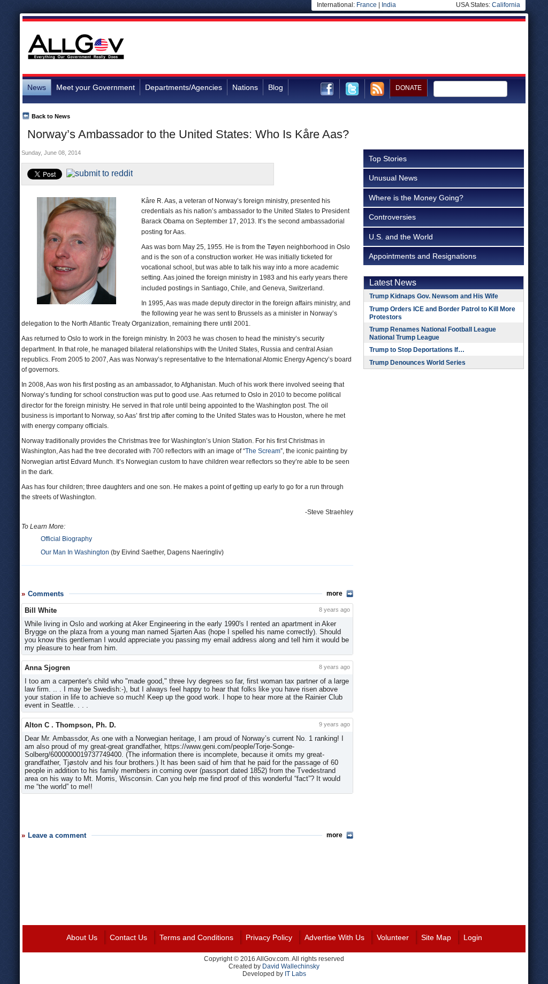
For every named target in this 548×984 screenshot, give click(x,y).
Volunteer (393, 937)
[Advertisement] (331, 48)
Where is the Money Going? (416, 197)
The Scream (262, 451)
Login (472, 937)
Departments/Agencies (183, 87)
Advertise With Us (334, 937)
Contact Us (128, 937)
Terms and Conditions (196, 937)
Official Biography (66, 539)
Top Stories (388, 158)
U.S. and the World (401, 236)
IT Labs (295, 974)
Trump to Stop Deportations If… (417, 350)
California (506, 5)
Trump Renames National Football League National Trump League (432, 333)
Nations (245, 87)
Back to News (51, 116)
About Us (81, 937)
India (389, 5)
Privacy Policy (269, 937)
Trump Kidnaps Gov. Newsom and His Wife (433, 296)
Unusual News (393, 178)
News (36, 87)
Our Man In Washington (75, 552)
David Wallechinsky (290, 966)
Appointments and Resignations (422, 256)
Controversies (392, 217)
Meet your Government (95, 87)
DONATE (408, 88)
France (366, 5)
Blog (275, 87)
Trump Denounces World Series (417, 362)
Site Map (436, 937)
